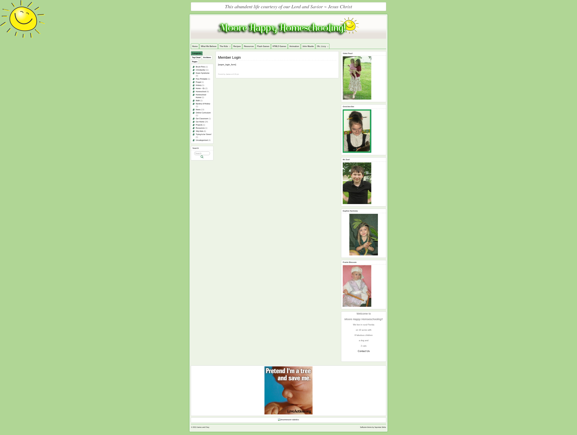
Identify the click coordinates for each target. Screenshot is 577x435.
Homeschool (201, 92)
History (198, 85)
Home (195, 46)
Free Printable (201, 79)
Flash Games (263, 46)
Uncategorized (202, 140)
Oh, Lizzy (321, 46)
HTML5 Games (279, 46)
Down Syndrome (202, 73)
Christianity (200, 70)
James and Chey (203, 427)
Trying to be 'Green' (204, 134)
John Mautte (308, 46)
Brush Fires (200, 67)
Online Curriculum (203, 113)
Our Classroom (202, 119)
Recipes (237, 46)
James (228, 74)
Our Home (200, 122)
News (198, 110)
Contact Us (364, 351)
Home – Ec (200, 88)
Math (198, 101)
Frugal (198, 82)
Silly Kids (199, 131)
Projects (199, 125)
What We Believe (208, 46)
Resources (249, 46)
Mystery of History (203, 104)
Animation (294, 46)
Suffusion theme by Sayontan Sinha (373, 427)
